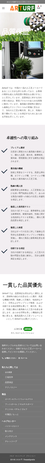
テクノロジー (11, 387)
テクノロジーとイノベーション (22, 333)
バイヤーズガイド (12, 426)
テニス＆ (9, 409)
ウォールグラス (26, 399)
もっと (16, 414)
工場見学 (9, 377)
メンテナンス (11, 436)
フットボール (11, 404)
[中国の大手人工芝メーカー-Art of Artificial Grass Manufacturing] (22, 8)
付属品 (8, 414)
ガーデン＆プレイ (12, 399)
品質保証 (27, 329)
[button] (3, 8)
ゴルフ (24, 409)
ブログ (12, 456)
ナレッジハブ (11, 441)
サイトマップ (20, 456)
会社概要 (8, 372)
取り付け (9, 431)
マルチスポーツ (26, 404)
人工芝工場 (18, 329)
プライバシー (31, 456)
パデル (17, 409)
